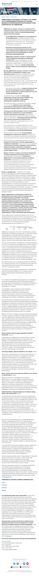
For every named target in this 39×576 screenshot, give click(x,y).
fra (30, 1)
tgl (33, 1)
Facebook (4, 484)
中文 (19, 1)
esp (25, 1)
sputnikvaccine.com (7, 476)
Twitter (3, 482)
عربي (22, 1)
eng (16, 1)
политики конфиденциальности (26, 571)
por (28, 1)
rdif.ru (11, 518)
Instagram (4, 487)
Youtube (4, 490)
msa (36, 1)
